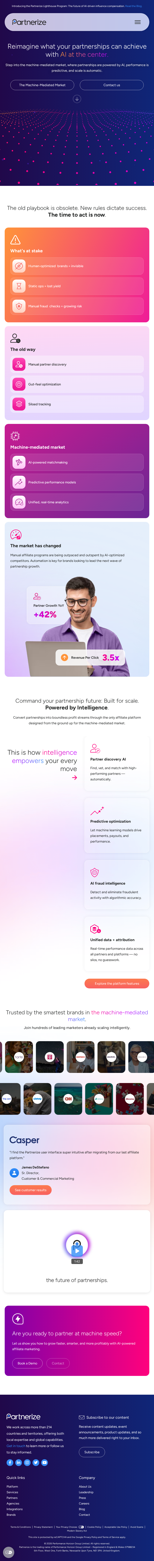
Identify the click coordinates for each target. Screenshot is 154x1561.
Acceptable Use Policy (115, 1527)
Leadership (86, 1492)
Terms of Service (110, 1537)
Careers (84, 1503)
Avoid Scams (136, 1527)
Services (12, 1492)
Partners (12, 1498)
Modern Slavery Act (77, 1530)
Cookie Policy (94, 1527)
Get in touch (16, 1446)
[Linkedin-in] (18, 1462)
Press (82, 1498)
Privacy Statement (43, 1527)
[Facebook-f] (10, 1462)
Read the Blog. (133, 6)
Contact (84, 1515)
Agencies (13, 1503)
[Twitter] (35, 1462)
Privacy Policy (90, 1537)
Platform (12, 1486)
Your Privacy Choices (66, 1527)
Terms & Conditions (21, 1527)
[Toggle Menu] (138, 22)
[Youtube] (44, 1462)
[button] (77, 1251)
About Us (85, 1486)
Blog (82, 1509)
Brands (11, 1515)
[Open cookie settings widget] (8, 1552)
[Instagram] (27, 1462)
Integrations (15, 1509)
